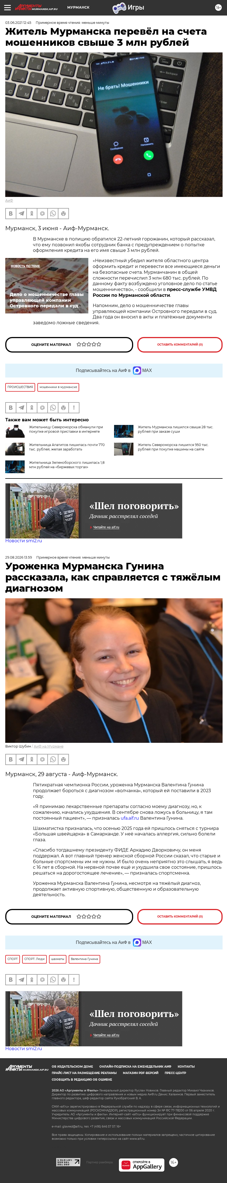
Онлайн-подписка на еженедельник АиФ (135, 1066)
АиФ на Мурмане (48, 746)
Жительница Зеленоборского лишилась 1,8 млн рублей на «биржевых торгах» (67, 464)
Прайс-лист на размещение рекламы (84, 1073)
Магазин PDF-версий (140, 1073)
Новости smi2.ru (23, 540)
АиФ (9, 200)
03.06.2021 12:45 (18, 23)
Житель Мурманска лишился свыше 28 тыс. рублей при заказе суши (175, 429)
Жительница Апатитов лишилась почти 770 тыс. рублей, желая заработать (67, 447)
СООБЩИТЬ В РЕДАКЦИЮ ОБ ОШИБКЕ (82, 1079)
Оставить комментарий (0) (180, 344)
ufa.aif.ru (130, 818)
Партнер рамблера (99, 1162)
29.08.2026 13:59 (18, 557)
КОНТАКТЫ (186, 1066)
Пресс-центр (175, 1073)
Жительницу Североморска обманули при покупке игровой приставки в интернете (66, 429)
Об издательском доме (72, 1066)
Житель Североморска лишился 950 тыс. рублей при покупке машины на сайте (173, 447)
